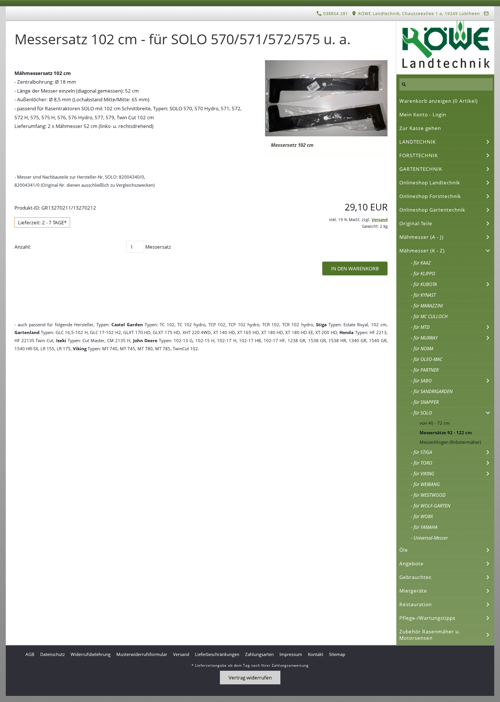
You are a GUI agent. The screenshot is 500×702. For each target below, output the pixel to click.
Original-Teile (415, 223)
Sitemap (337, 654)
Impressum (291, 654)
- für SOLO (421, 413)
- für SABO (421, 380)
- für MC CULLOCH (429, 316)
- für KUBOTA (424, 284)
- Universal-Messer (429, 538)
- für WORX (422, 516)
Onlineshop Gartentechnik (432, 209)
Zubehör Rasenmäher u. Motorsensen (429, 634)
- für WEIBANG (425, 484)
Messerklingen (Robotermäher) (450, 442)
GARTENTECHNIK (420, 169)
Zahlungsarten (259, 654)
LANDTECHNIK (417, 141)
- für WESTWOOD (428, 495)
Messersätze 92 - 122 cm (446, 432)
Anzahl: (22, 246)
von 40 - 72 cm (435, 423)
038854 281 (335, 13)
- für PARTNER (425, 370)
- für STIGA (421, 452)
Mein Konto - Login (422, 114)
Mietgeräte (413, 590)
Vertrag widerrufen (250, 677)
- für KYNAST (423, 295)
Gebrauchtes (415, 577)
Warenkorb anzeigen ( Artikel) (438, 101)
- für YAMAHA (424, 527)
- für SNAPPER (425, 402)
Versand (380, 219)
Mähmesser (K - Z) (422, 250)
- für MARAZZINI (427, 306)
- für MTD (420, 327)
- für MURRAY (424, 338)
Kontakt (315, 654)
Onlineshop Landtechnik (429, 182)
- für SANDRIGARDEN (432, 391)
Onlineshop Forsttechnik (430, 196)
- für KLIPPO (423, 273)
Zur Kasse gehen (420, 128)
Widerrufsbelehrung (91, 654)
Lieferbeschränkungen (217, 654)
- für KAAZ (421, 263)
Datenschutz (52, 654)
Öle (403, 550)
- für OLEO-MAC (426, 359)
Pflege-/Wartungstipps (427, 618)
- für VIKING (422, 473)
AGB (29, 654)
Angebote (411, 563)
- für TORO (421, 463)
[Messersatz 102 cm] (326, 98)
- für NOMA (422, 348)
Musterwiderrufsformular (141, 654)
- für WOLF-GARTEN (430, 506)
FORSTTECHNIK (418, 155)
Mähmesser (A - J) (421, 237)
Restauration (415, 604)
